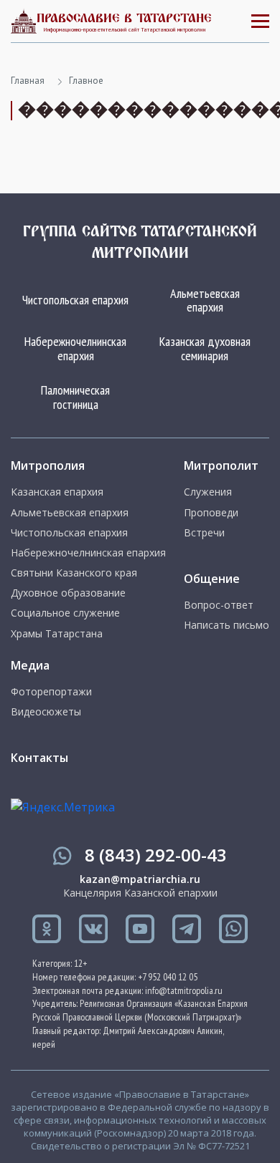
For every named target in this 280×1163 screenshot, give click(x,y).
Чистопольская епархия (75, 299)
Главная (28, 80)
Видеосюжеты (46, 711)
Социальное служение (65, 613)
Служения (208, 492)
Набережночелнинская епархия (75, 348)
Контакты (39, 758)
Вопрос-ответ (218, 605)
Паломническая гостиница (75, 397)
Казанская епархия (57, 492)
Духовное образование (68, 593)
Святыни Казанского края (74, 572)
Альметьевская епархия (205, 300)
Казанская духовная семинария (205, 348)
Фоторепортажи (51, 691)
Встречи (204, 532)
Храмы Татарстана (57, 633)
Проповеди (211, 512)
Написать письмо (226, 625)
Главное (86, 80)
